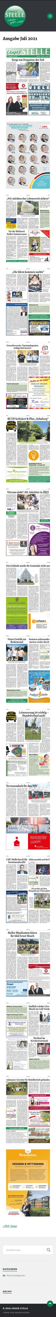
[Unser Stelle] (28, 16)
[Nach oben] (50, 1304)
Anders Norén (22, 1313)
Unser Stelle (20, 1308)
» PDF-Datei (10, 1226)
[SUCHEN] (48, 1250)
